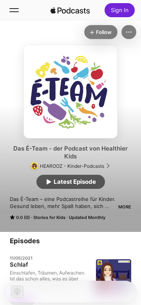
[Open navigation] (14, 10)
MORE (124, 207)
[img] (70, 10)
